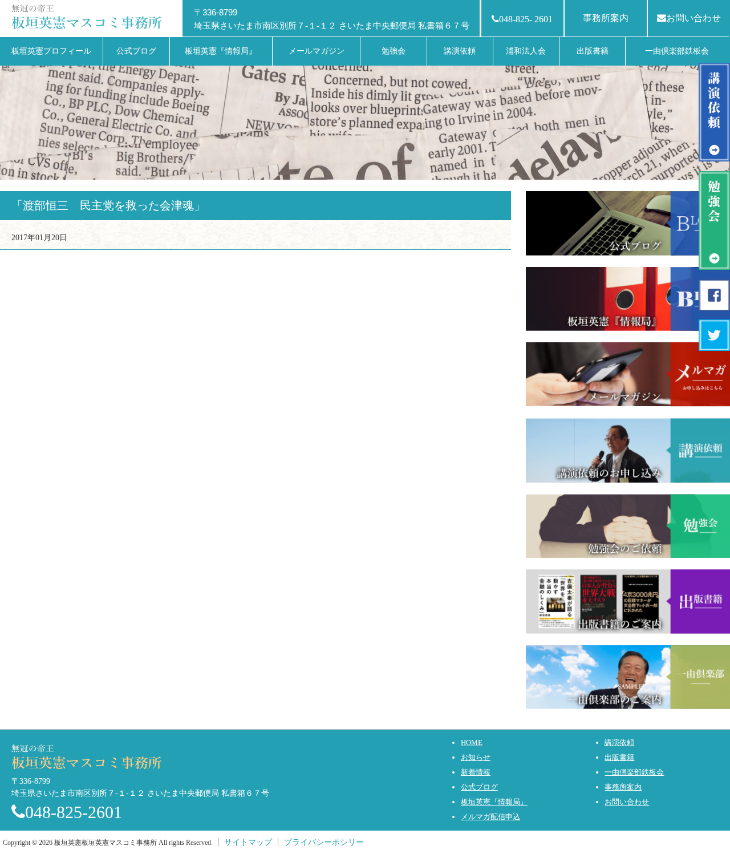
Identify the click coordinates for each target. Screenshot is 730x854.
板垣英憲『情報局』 (494, 802)
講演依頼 (619, 742)
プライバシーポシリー (324, 842)
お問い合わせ (693, 18)
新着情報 (475, 772)
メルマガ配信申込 (490, 816)
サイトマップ (248, 842)
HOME (471, 742)
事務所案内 (605, 18)
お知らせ (475, 757)
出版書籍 (619, 757)
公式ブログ (479, 787)
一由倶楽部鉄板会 (634, 772)
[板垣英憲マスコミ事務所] (88, 16)
